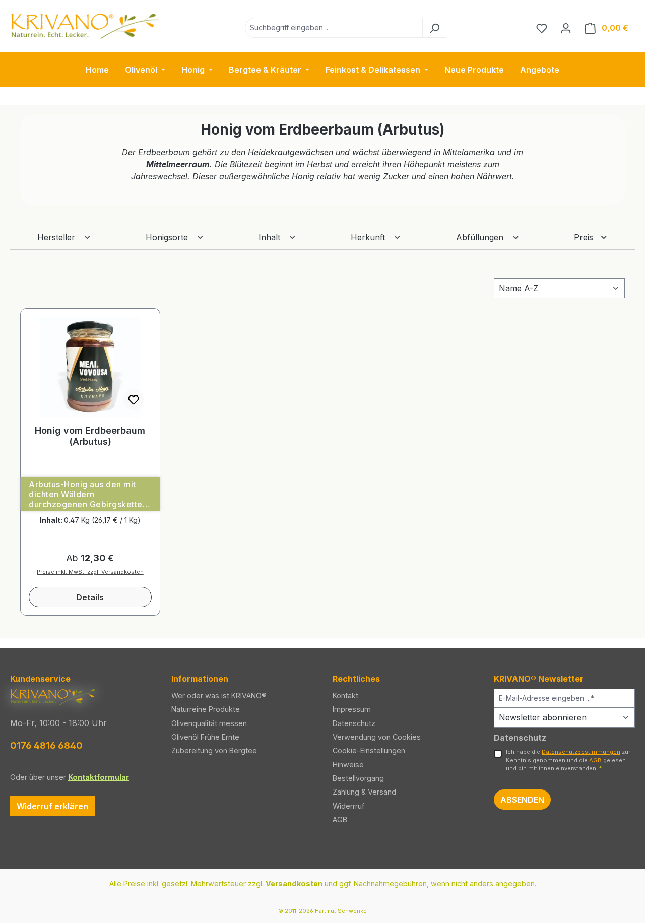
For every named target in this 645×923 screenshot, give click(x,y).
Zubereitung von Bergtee (214, 750)
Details (90, 597)
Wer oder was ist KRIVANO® (219, 695)
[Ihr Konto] (566, 28)
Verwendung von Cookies (377, 737)
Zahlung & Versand (364, 791)
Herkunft (369, 237)
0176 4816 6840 (46, 745)
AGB (340, 819)
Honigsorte (168, 237)
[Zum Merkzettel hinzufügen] (133, 399)
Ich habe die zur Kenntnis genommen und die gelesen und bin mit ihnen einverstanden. (568, 760)
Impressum (352, 709)
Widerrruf (348, 806)
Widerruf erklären (52, 806)
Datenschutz (354, 723)
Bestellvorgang (358, 778)
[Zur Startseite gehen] (85, 25)
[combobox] (334, 28)
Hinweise (348, 764)
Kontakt (345, 695)
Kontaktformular (98, 777)
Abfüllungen (481, 237)
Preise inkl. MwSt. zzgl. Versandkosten (90, 571)
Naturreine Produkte (205, 709)
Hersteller (57, 237)
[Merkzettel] (542, 28)
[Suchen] (434, 28)
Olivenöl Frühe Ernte (205, 737)
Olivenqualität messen (209, 723)
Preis (585, 237)
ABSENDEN (522, 800)
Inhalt (271, 237)
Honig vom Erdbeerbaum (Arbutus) (90, 436)
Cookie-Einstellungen (369, 750)
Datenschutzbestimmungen (581, 751)
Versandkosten (294, 883)
